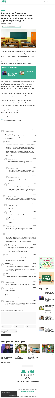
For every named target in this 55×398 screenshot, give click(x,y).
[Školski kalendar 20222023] (46, 278)
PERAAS (7, 273)
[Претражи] (49, 1)
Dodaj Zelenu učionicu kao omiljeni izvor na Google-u (12, 26)
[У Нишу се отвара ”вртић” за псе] (48, 348)
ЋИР (44, 1)
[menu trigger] (52, 1)
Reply (35, 141)
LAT (47, 1)
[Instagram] (29, 378)
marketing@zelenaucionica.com (27, 391)
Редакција (4, 23)
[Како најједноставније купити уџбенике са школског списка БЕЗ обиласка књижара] (27, 73)
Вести (3, 10)
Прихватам (12, 395)
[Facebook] (26, 378)
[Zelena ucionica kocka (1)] (46, 263)
